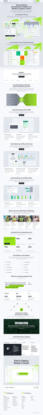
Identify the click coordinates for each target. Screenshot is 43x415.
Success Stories (21, 76)
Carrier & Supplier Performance (7, 398)
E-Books (22, 404)
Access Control (5, 406)
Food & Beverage (14, 399)
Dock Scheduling (23, 398)
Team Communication (6, 404)
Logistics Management (24, 397)
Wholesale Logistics (15, 405)
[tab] (10, 1)
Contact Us (32, 398)
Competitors (23, 408)
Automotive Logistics (15, 398)
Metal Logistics (14, 402)
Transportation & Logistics (15, 404)
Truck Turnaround (5, 408)
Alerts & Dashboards (6, 405)
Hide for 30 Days (35, 2)
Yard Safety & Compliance (6, 409)
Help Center (23, 406)
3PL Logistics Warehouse (15, 397)
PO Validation (5, 403)
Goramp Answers (23, 405)
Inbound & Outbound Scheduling (7, 407)
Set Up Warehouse (23, 399)
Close (38, 2)
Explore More (21, 19)
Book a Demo (21, 115)
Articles (22, 402)
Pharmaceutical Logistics (15, 403)
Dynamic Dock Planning (6, 402)
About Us (32, 397)
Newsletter (23, 407)
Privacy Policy (32, 399)
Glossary (22, 403)
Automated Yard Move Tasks (6, 399)
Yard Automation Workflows (6, 397)
